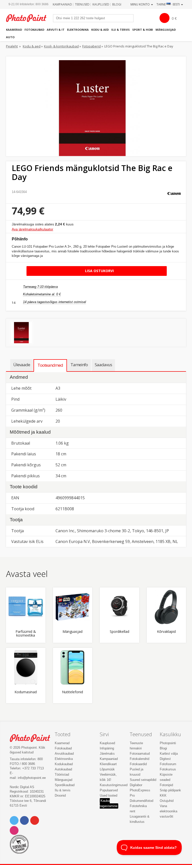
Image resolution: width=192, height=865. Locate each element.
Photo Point (33, 738)
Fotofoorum (168, 764)
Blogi (116, 4)
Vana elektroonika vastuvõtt (168, 811)
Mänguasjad (166, 29)
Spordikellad (119, 632)
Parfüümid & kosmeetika (26, 634)
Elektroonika (78, 29)
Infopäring (107, 748)
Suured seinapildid (143, 780)
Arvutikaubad (64, 753)
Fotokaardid (138, 764)
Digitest (165, 759)
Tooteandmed (50, 365)
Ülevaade (21, 364)
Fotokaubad (34, 29)
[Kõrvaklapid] (166, 607)
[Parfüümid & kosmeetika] (25, 607)
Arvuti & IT (55, 29)
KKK (163, 795)
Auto (10, 37)
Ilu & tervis (120, 29)
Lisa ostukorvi (99, 270)
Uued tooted (108, 795)
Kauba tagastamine (109, 803)
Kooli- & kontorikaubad (61, 46)
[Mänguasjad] (73, 607)
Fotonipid (166, 785)
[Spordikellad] (119, 607)
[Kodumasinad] (25, 667)
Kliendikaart (108, 764)
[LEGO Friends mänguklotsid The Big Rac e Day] (21, 332)
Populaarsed (109, 790)
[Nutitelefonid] (73, 667)
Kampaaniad (62, 4)
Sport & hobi (142, 29)
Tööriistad (62, 774)
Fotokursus (168, 769)
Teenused (82, 4)
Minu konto (140, 4)
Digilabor (136, 785)
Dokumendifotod (141, 801)
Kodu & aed (100, 29)
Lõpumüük (107, 769)
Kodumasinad (25, 692)
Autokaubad (63, 769)
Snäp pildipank (170, 790)
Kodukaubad (64, 764)
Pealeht (12, 46)
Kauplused (100, 4)
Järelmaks (107, 753)
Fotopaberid (91, 46)
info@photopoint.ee (32, 778)
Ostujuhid (167, 801)
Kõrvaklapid (166, 632)
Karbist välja (169, 753)
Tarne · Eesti (168, 4)
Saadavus (103, 364)
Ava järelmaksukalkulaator (32, 229)
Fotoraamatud (140, 753)
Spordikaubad (64, 785)
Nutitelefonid (72, 692)
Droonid (60, 795)
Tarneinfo (79, 364)
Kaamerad (14, 29)
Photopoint (29, 18)
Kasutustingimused (114, 785)
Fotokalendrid (139, 759)
